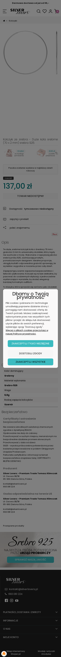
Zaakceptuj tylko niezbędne (30, 343)
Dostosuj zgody (30, 353)
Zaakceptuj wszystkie (31, 362)
